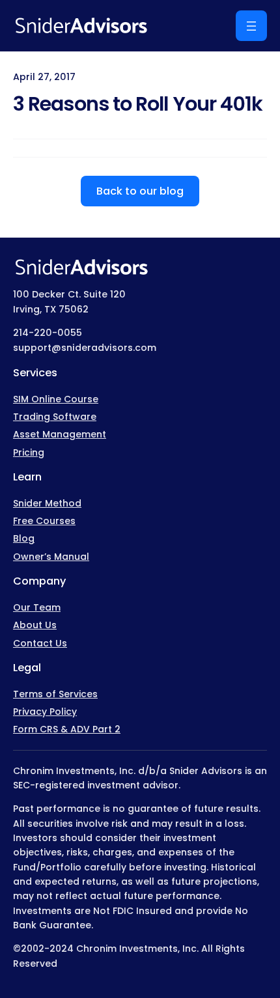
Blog (24, 538)
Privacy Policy (45, 711)
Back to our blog (140, 191)
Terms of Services (55, 693)
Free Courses (44, 520)
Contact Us (40, 643)
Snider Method (47, 503)
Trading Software (54, 416)
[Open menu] (251, 25)
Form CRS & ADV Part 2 (66, 729)
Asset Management (59, 434)
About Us (35, 624)
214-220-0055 (47, 332)
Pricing (28, 452)
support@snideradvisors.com (84, 347)
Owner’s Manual (51, 556)
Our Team (37, 607)
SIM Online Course (55, 399)
